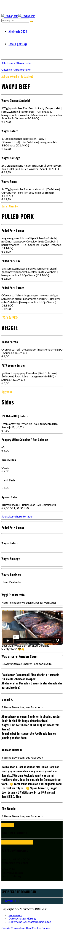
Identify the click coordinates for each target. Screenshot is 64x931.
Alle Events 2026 (18, 31)
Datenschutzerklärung (22, 918)
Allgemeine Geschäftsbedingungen (30, 921)
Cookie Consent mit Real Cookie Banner (25, 928)
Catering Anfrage (18, 44)
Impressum (15, 915)
